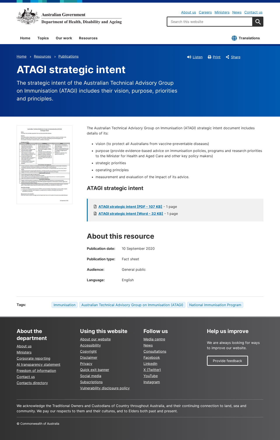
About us (188, 12)
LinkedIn (150, 363)
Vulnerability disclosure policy (105, 388)
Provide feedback (227, 361)
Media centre (154, 339)
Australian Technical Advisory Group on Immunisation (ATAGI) (132, 305)
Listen (198, 57)
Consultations (155, 351)
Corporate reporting (33, 358)
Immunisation (64, 305)
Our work (64, 38)
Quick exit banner (94, 370)
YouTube (151, 376)
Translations (249, 38)
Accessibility (90, 345)
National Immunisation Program (215, 305)
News (237, 12)
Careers (205, 12)
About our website (95, 339)
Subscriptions (91, 382)
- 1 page (137, 206)
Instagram (152, 382)
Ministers (222, 12)
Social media (90, 376)
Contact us (253, 12)
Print (216, 57)
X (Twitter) (152, 370)
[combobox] (210, 22)
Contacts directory (32, 383)
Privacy (86, 363)
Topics (43, 38)
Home (25, 38)
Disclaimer (88, 357)
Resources (88, 38)
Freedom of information (36, 370)
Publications (68, 56)
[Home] (69, 16)
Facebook (152, 357)
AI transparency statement (38, 364)
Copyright (88, 351)
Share (235, 57)
